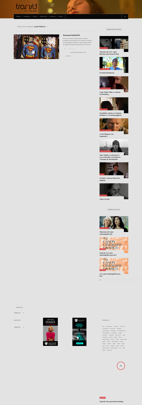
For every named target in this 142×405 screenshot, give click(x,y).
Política (122, 345)
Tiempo (103, 350)
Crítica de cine (118, 335)
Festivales (112, 339)
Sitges (124, 347)
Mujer (103, 345)
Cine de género (105, 328)
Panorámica (27, 16)
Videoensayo (109, 350)
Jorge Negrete (103, 109)
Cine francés (104, 335)
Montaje (118, 343)
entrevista (111, 337)
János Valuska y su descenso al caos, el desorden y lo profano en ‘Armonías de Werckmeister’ (110, 157)
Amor (103, 326)
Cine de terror (112, 328)
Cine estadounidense (121, 330)
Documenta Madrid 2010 (71, 35)
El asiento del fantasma (107, 73)
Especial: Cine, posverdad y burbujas (111, 401)
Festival (120, 337)
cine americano (109, 326)
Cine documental (105, 330)
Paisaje (117, 345)
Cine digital (119, 328)
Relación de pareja (114, 347)
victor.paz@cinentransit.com (78, 52)
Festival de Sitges (105, 339)
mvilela (102, 174)
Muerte (123, 343)
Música (107, 345)
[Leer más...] (65, 49)
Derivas (35, 16)
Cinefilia (120, 332)
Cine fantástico (114, 332)
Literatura (121, 341)
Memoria (104, 343)
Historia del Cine (124, 339)
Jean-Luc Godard (115, 341)
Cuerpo (123, 335)
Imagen (103, 341)
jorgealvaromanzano (105, 88)
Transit (61, 16)
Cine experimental (106, 332)
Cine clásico (116, 326)
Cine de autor (122, 326)
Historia (117, 339)
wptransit (102, 249)
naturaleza (113, 345)
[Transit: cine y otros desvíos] (26, 7)
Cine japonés (111, 335)
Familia (115, 337)
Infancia (108, 341)
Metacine (109, 343)
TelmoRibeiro (103, 195)
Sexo (120, 347)
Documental (104, 337)
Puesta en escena (105, 347)
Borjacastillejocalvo (105, 151)
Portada (18, 16)
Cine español (113, 330)
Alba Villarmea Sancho (105, 130)
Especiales (53, 16)
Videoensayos (43, 16)
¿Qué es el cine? (105, 199)
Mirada (114, 343)
